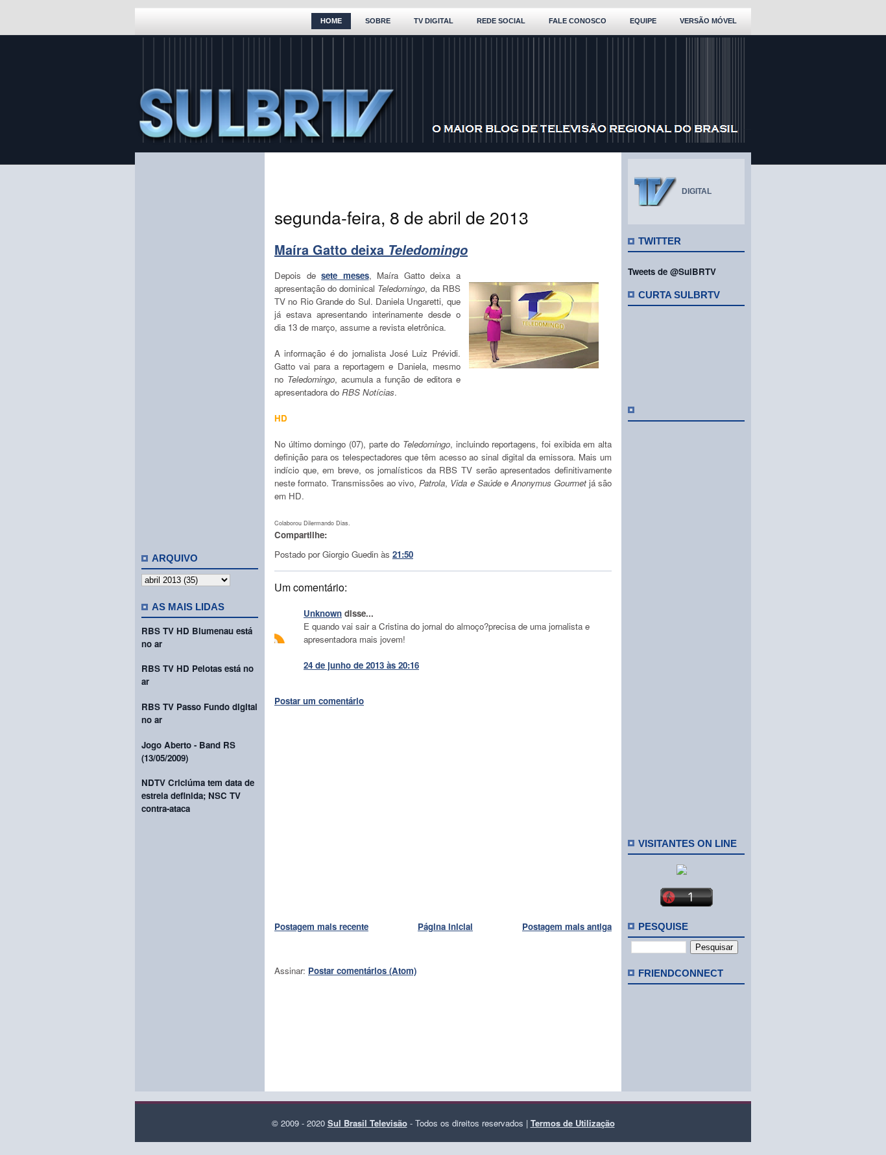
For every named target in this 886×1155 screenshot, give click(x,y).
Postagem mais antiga (567, 926)
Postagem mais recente (321, 926)
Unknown (323, 613)
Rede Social (501, 21)
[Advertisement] (199, 347)
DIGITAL (697, 191)
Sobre (377, 21)
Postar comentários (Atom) (362, 970)
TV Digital (433, 21)
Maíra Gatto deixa (371, 249)
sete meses (345, 275)
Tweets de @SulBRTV (672, 271)
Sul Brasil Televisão (367, 1123)
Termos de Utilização (573, 1123)
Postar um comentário (319, 701)
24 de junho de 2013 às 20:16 (361, 665)
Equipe (643, 21)
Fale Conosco (577, 21)
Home (331, 21)
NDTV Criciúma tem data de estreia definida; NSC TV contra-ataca (197, 795)
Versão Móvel (708, 21)
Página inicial (445, 926)
